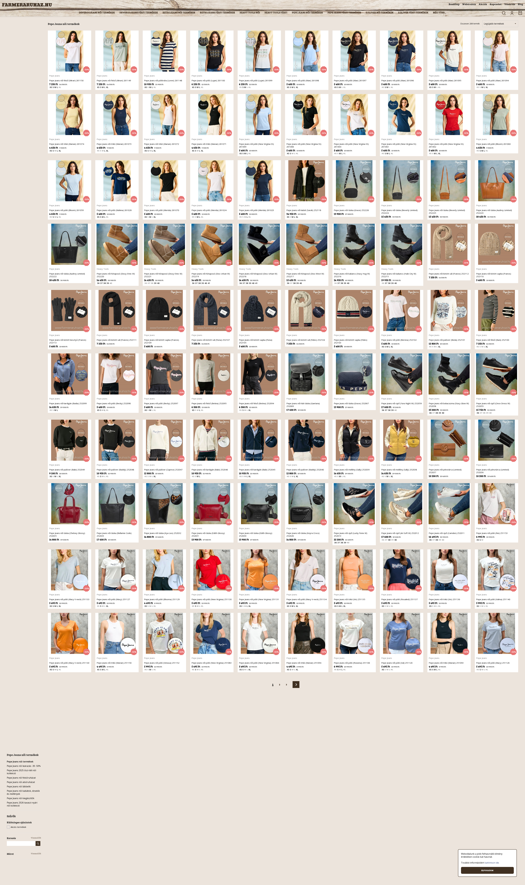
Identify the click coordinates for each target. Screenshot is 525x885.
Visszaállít (36, 837)
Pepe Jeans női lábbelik (19, 786)
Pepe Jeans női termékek (20, 761)
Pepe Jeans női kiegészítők (20, 798)
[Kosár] (520, 13)
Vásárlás (509, 4)
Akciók (483, 4)
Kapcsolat (495, 4)
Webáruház (469, 4)
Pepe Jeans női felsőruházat (21, 777)
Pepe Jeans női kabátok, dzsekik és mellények (23, 792)
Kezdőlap (454, 4)
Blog (520, 4)
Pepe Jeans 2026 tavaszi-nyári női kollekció (22, 804)
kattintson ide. (492, 862)
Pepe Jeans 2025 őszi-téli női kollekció (21, 772)
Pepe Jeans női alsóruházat (21, 782)
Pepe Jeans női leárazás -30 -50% (24, 765)
